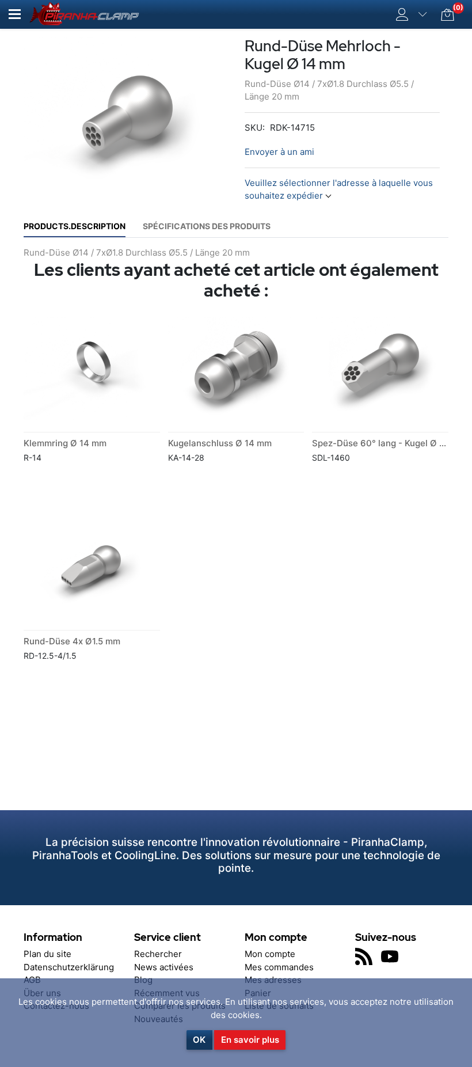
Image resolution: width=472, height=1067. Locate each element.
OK (199, 1039)
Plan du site (47, 953)
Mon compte (270, 953)
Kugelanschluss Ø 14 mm (220, 443)
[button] (15, 14)
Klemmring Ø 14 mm (65, 443)
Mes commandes (279, 967)
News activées (163, 967)
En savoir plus (250, 1039)
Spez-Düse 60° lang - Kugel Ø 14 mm (389, 443)
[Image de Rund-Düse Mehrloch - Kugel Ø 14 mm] (130, 116)
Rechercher (158, 953)
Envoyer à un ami (279, 151)
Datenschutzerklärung (69, 967)
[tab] (74, 226)
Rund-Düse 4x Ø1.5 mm (72, 641)
